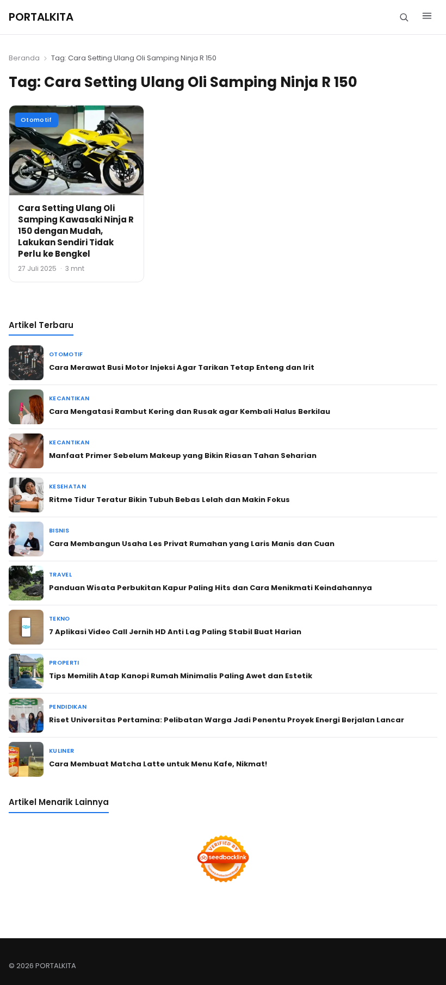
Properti (64, 663)
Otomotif (36, 119)
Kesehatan (67, 486)
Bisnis (59, 530)
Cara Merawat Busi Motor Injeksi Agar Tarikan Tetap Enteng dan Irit (181, 367)
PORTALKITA (41, 16)
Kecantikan (69, 398)
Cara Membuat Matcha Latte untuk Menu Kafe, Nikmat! (158, 764)
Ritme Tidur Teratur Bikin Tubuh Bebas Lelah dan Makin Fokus (169, 499)
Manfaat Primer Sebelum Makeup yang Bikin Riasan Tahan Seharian (183, 455)
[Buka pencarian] (403, 17)
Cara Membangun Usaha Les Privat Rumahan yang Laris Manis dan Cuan (191, 543)
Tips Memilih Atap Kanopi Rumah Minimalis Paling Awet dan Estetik (180, 676)
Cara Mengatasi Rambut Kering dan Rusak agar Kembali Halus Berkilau (189, 411)
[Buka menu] (427, 17)
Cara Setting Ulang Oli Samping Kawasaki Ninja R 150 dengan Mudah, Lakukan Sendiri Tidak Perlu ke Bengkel (76, 230)
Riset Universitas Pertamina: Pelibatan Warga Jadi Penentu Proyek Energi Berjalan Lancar (226, 720)
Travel (60, 575)
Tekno (59, 619)
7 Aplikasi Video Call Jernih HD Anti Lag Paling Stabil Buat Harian (175, 632)
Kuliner (61, 751)
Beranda (24, 58)
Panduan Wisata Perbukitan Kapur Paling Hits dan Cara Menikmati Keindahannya (210, 588)
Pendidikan (67, 707)
